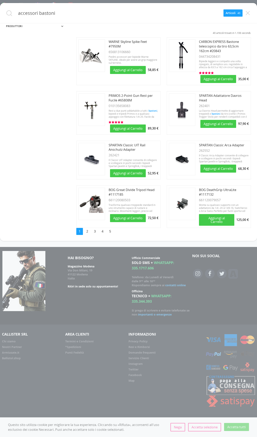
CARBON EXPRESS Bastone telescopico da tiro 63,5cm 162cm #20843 (219, 46)
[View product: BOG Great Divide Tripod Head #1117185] (92, 219)
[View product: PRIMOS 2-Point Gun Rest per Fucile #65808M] (92, 124)
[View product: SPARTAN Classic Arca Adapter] (182, 174)
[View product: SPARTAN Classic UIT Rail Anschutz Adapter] (92, 174)
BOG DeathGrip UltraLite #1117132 (217, 192)
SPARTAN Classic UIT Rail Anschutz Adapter (127, 147)
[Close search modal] (248, 13)
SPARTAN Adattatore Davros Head (220, 97)
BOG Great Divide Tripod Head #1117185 (132, 192)
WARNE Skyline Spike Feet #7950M (128, 44)
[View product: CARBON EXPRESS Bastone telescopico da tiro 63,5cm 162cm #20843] (182, 71)
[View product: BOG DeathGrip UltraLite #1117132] (182, 219)
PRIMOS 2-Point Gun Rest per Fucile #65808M (131, 97)
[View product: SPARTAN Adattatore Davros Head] (182, 124)
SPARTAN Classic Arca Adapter (221, 145)
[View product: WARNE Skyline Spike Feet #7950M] (92, 71)
